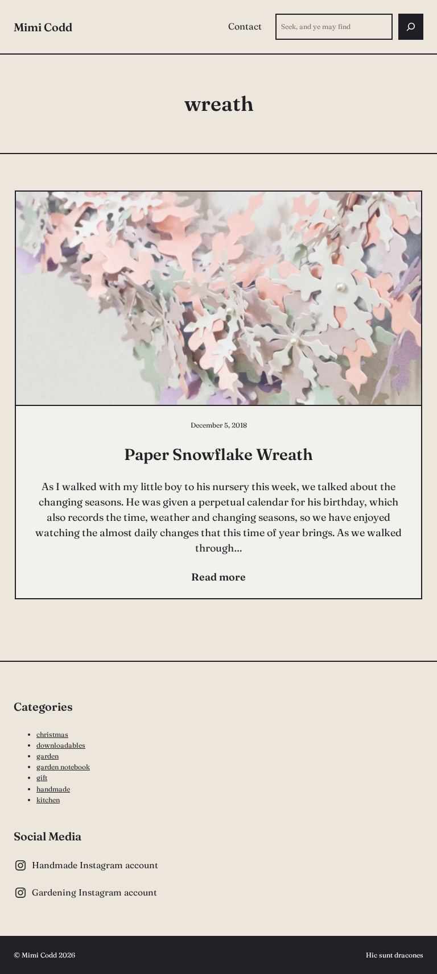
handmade (53, 789)
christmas (52, 734)
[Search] (410, 27)
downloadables (60, 745)
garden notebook (63, 766)
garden (47, 756)
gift (41, 777)
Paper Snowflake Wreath (218, 454)
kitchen (48, 799)
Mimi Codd (43, 27)
